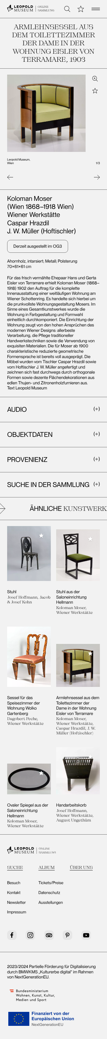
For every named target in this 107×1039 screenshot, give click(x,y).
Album (46, 867)
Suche (15, 867)
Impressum (16, 912)
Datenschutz (49, 892)
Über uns (81, 867)
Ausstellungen (50, 902)
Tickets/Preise (50, 883)
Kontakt (14, 892)
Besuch (13, 883)
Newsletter (16, 902)
